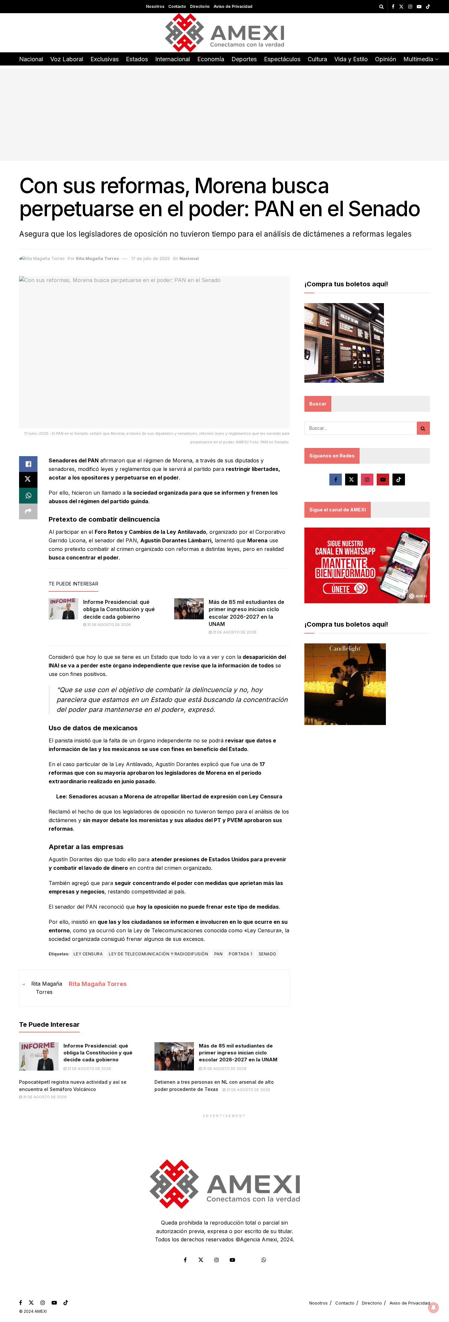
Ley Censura (88, 953)
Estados (137, 59)
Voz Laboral (66, 59)
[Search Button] (381, 6)
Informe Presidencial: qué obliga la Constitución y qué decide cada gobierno (119, 609)
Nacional (31, 59)
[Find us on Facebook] (393, 6)
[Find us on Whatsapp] (264, 1260)
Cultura (317, 59)
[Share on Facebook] (28, 464)
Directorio (200, 6)
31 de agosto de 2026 (108, 624)
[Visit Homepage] (224, 32)
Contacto (177, 6)
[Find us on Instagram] (410, 6)
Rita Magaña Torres (97, 258)
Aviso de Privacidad (233, 6)
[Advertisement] (224, 115)
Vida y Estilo (351, 59)
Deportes (244, 59)
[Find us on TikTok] (428, 6)
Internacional (172, 59)
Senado (267, 953)
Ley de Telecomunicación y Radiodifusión (158, 953)
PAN (218, 953)
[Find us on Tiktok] (398, 479)
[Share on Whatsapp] (28, 496)
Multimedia (418, 59)
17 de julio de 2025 (150, 258)
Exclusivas (104, 59)
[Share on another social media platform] (28, 511)
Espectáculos (282, 59)
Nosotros (155, 6)
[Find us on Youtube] (419, 6)
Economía (210, 59)
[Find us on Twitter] (401, 6)
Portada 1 (240, 953)
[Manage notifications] (433, 1307)
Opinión (385, 59)
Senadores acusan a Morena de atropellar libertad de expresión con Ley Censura (175, 796)
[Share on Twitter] (28, 480)
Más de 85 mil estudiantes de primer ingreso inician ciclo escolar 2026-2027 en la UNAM (239, 1053)
